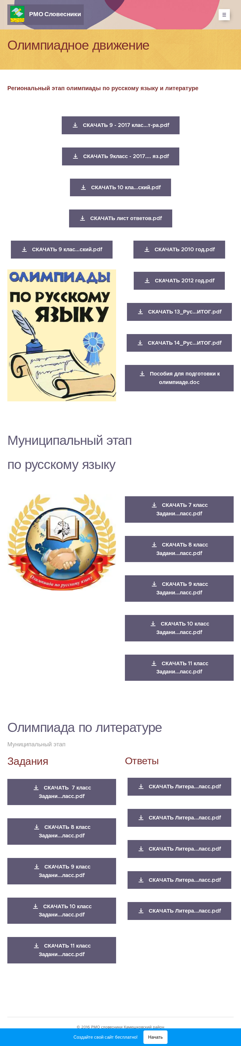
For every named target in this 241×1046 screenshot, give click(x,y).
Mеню (224, 14)
